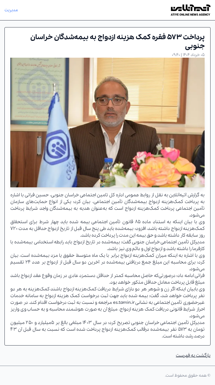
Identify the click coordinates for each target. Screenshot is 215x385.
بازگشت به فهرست (193, 355)
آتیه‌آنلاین (177, 195)
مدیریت (11, 10)
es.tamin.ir (124, 302)
